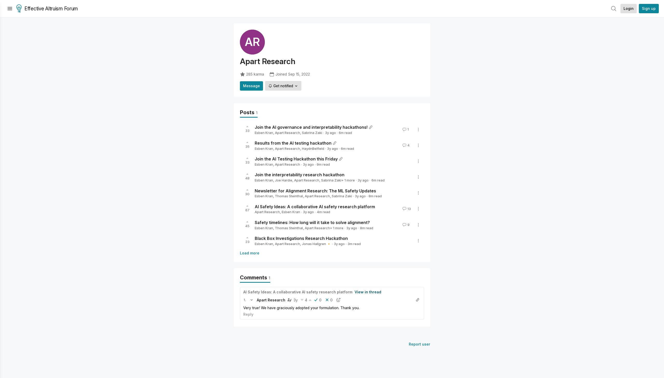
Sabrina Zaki (312, 133)
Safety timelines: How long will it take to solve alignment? (312, 222)
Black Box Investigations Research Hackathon (301, 238)
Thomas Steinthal (289, 196)
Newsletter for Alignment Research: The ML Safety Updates (315, 190)
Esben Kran (264, 133)
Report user (419, 344)
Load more (249, 253)
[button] (244, 299)
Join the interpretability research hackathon (299, 174)
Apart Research (287, 133)
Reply (248, 314)
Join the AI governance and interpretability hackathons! (311, 127)
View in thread (368, 292)
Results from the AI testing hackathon (293, 143)
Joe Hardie (283, 180)
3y (296, 300)
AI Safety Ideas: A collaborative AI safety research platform (315, 206)
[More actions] (418, 129)
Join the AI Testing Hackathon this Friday (296, 158)
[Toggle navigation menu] (10, 8)
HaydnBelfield (313, 148)
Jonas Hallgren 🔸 (316, 244)
